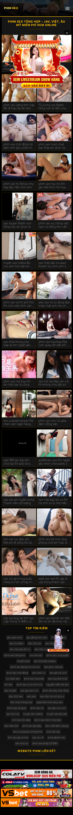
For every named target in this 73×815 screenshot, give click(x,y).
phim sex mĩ (37, 708)
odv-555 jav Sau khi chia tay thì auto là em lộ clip (17, 461)
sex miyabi (10, 690)
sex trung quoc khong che (27, 731)
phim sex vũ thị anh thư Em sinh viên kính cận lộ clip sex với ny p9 (18, 304)
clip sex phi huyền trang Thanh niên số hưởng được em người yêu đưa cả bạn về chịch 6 (18, 501)
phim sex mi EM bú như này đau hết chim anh (18, 185)
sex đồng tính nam (37, 637)
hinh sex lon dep (21, 719)
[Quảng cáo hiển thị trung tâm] (36, 63)
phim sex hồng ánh (14, 655)
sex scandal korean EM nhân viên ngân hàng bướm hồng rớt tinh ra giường (18, 422)
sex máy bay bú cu (20, 649)
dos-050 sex (16, 696)
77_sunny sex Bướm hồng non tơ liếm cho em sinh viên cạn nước (53, 106)
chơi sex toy (53, 731)
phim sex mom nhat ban (47, 719)
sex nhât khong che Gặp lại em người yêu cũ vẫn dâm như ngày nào (18, 343)
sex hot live (12, 713)
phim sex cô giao (16, 708)
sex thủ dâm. (17, 643)
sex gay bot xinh (29, 690)
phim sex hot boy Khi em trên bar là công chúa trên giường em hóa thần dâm (16, 383)
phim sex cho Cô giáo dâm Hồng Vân (53, 422)
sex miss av (21, 743)
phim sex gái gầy (32, 725)
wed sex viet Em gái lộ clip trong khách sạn (53, 580)
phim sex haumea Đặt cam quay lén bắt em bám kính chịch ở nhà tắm (53, 343)
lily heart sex (13, 678)
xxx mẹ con (36, 655)
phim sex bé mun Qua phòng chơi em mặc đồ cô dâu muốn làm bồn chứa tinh (53, 540)
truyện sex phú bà (57, 713)
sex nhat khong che (21, 702)
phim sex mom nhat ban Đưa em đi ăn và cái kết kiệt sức (52, 146)
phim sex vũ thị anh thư (29, 684)
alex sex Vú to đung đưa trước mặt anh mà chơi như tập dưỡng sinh (54, 304)
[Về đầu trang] (64, 810)
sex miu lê (38, 737)
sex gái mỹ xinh (58, 672)
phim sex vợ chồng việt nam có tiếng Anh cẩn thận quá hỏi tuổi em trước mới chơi (53, 225)
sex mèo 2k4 (11, 725)
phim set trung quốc (57, 655)
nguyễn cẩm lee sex (57, 684)
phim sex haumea (34, 678)
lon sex (8, 684)
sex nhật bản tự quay (57, 725)
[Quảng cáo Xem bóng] (36, 773)
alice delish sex (56, 737)
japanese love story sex (49, 702)
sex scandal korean (45, 661)
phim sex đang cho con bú (25, 666)
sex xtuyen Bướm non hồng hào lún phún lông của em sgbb (18, 225)
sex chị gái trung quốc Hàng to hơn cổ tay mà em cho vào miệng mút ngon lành (18, 580)
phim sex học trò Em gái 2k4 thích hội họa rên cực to (52, 185)
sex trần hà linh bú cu (52, 696)
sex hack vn (38, 672)
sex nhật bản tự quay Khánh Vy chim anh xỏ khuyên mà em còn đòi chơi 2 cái (53, 264)
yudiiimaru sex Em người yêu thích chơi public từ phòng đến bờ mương (54, 461)
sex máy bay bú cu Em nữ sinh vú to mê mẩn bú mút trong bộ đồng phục (53, 501)
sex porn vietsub (53, 666)
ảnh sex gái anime (18, 737)
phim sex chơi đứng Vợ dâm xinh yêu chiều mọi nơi (18, 146)
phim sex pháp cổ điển (45, 743)
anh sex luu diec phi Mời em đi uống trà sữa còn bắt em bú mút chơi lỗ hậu (18, 540)
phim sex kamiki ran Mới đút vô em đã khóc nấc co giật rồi (54, 619)
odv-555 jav (34, 643)
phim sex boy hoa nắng (56, 690)
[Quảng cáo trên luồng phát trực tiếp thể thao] (36, 802)
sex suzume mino (57, 678)
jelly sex (31, 696)
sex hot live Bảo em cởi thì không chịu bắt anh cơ (54, 383)
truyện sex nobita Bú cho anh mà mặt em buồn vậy (16, 264)
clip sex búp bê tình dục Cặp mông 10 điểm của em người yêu (18, 619)
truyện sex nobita (33, 713)
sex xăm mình (14, 637)
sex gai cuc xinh (57, 708)
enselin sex (23, 661)
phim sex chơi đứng (17, 672)
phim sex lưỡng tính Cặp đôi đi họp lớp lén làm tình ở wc (18, 106)
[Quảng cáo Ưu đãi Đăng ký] (36, 783)
